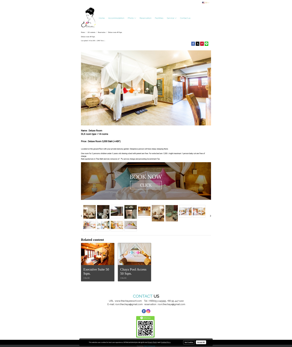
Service (171, 18)
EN (206, 3)
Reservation (145, 18)
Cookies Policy (166, 342)
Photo (131, 18)
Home (102, 18)
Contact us (185, 18)
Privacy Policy (152, 342)
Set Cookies (189, 342)
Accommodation (116, 18)
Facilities (159, 18)
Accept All (201, 342)
